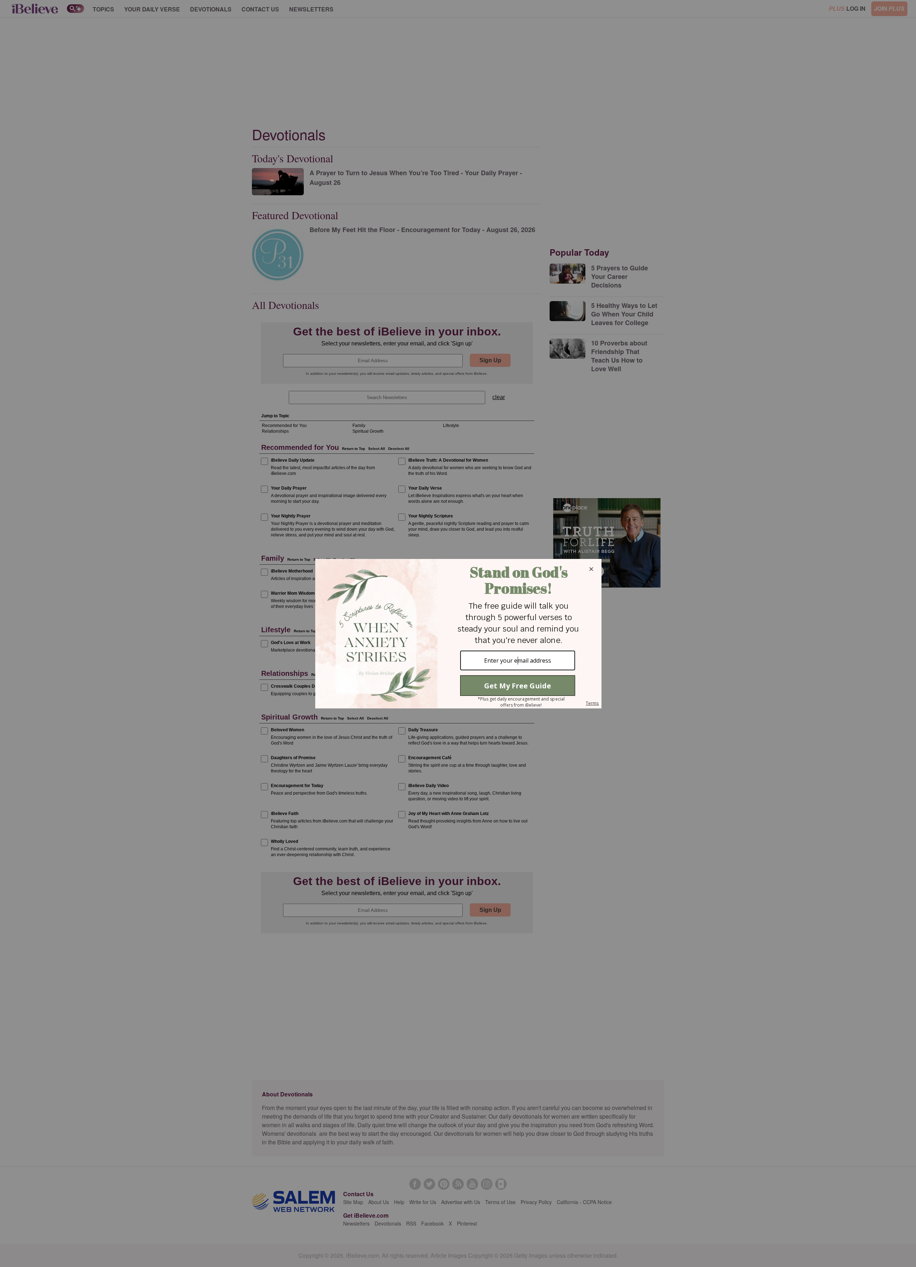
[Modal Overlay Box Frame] (458, 633)
